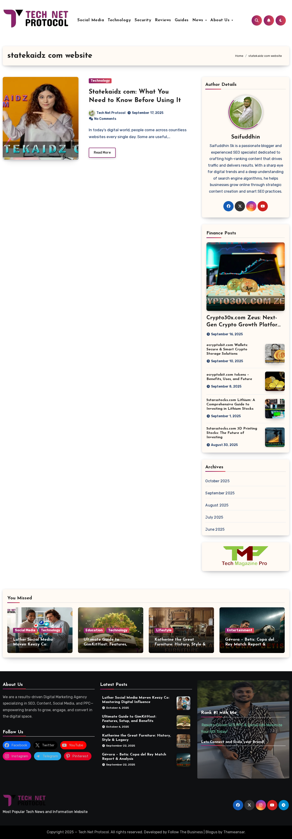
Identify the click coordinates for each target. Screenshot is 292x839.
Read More (102, 153)
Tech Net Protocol (110, 113)
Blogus (211, 832)
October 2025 (217, 481)
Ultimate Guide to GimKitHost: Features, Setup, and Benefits (105, 645)
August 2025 (216, 505)
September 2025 (220, 493)
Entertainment (239, 630)
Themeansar (234, 832)
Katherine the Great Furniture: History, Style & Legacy (180, 645)
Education (94, 630)
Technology (119, 20)
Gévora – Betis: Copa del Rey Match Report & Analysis (249, 645)
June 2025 (214, 529)
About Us (220, 20)
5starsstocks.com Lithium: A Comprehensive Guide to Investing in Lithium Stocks (230, 404)
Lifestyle (164, 630)
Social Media (90, 20)
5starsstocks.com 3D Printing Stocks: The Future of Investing (231, 433)
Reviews (163, 20)
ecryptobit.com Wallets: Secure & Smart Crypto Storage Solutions (227, 349)
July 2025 (214, 517)
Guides (182, 20)
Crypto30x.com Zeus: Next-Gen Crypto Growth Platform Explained (244, 325)
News (198, 20)
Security (143, 20)
